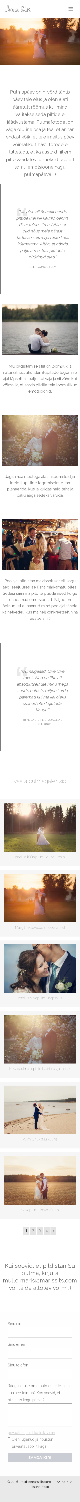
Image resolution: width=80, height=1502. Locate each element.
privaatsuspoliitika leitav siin (31, 1432)
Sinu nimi (15, 1323)
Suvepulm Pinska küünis (40, 1210)
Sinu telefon (18, 1365)
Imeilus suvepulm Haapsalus (40, 998)
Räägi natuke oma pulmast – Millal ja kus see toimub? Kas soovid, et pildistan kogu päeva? (40, 1392)
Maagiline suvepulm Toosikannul (40, 927)
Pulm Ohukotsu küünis (40, 1139)
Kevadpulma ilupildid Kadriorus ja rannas (40, 1069)
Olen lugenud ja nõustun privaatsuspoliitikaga (32, 1443)
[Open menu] (70, 9)
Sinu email (17, 1344)
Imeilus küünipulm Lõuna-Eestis (40, 857)
